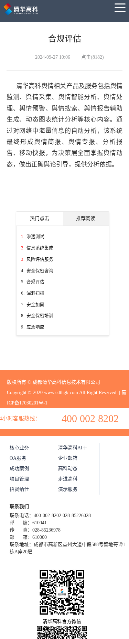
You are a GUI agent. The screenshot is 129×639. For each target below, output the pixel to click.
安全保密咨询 (39, 270)
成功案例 (19, 468)
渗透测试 (35, 236)
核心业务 (19, 447)
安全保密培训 (39, 315)
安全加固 (35, 304)
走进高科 (67, 478)
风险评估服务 (39, 259)
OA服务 (18, 458)
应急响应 (35, 327)
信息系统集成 (39, 248)
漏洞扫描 (35, 293)
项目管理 (19, 478)
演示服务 (67, 489)
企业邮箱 (67, 458)
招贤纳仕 (19, 489)
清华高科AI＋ (72, 447)
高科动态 (67, 468)
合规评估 (35, 281)
